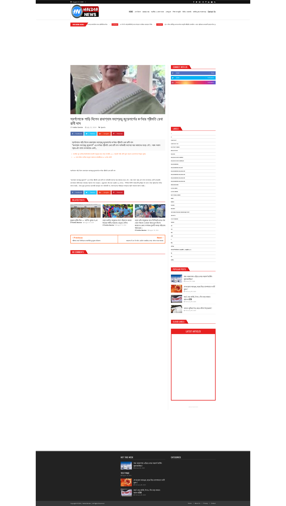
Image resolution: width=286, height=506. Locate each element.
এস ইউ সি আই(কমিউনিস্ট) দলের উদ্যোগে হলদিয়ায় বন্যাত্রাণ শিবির (115, 24)
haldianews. (175, 164)
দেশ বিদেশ (138, 11)
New (172, 198)
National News (176, 195)
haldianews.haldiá (177, 167)
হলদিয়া (172, 260)
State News (174, 219)
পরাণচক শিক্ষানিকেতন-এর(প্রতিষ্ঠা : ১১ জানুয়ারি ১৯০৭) (181, 249)
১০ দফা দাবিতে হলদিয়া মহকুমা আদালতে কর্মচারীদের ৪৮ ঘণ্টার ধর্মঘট (92, 157)
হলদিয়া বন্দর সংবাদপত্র (199, 11)
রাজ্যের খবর (146, 11)
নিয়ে (171, 243)
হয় (171, 256)
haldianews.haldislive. (178, 181)
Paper (172, 205)
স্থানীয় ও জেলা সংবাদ (157, 11)
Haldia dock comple (177, 157)
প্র (171, 253)
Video (172, 222)
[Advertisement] (143, 45)
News (172, 202)
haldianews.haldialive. (178, 174)
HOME (131, 11)
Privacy (205, 503)
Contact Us (212, 11)
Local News (174, 191)
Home (190, 503)
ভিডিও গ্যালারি (187, 11)
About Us (197, 503)
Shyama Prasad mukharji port (180, 212)
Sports (103, 127)
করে (171, 232)
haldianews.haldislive (178, 178)
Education (174, 150)
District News (175, 147)
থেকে (172, 236)
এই (171, 225)
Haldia (173, 154)
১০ (171, 137)
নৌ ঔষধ (172, 246)
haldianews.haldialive (178, 171)
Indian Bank (174, 184)
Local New (174, 188)
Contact (94, 24)
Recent (173, 208)
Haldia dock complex (177, 161)
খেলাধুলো (168, 11)
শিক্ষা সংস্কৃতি (177, 11)
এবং (171, 229)
